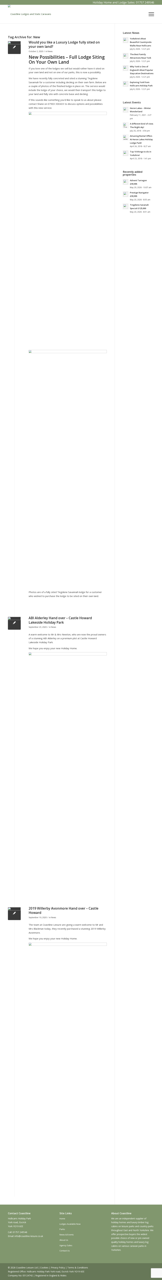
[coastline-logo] (29, 14)
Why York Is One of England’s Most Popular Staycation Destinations (141, 70)
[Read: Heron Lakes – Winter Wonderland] (125, 110)
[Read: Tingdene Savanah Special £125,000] (125, 206)
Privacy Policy (58, 1267)
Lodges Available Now (70, 1224)
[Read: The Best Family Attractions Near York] (125, 56)
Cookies (44, 1267)
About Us (63, 1240)
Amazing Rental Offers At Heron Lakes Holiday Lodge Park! (141, 139)
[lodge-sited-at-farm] (14, 47)
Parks (62, 1229)
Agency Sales (65, 1245)
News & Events (66, 1234)
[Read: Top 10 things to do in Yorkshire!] (125, 153)
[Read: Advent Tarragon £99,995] (125, 182)
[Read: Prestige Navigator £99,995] (125, 194)
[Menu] (150, 14)
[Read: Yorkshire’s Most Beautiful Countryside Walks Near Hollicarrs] (125, 40)
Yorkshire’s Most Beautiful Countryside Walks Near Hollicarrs (141, 42)
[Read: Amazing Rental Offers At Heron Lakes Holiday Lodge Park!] (125, 137)
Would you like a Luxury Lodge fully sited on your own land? (64, 44)
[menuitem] (150, 14)
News (50, 51)
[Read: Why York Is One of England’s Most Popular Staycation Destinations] (125, 68)
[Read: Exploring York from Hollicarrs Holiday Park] (125, 84)
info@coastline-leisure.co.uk (29, 1236)
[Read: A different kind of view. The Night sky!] (125, 125)
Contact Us (64, 1250)
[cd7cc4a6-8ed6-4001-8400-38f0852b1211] (14, 913)
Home (62, 1218)
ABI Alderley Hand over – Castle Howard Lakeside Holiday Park (60, 620)
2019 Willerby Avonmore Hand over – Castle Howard (63, 910)
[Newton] (14, 623)
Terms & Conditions (77, 1267)
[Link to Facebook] (10, 2)
